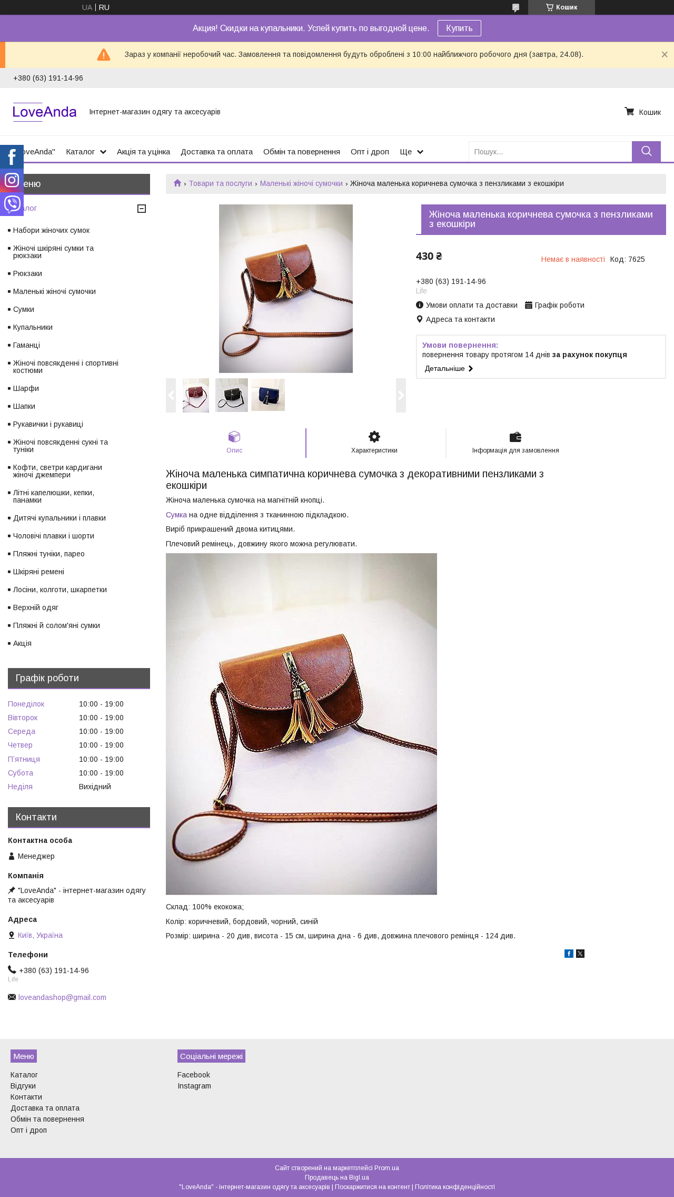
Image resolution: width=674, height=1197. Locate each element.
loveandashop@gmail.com (62, 997)
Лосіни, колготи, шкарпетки (60, 589)
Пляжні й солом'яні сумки (56, 625)
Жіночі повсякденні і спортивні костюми (65, 367)
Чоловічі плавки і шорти (53, 536)
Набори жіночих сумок (51, 230)
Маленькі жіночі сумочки (301, 183)
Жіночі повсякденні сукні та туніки (60, 446)
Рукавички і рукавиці (48, 424)
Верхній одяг (35, 607)
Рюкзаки (27, 273)
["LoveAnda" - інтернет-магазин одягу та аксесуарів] (44, 111)
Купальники (33, 327)
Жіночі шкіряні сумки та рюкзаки (53, 252)
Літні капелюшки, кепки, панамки (53, 496)
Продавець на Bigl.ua (337, 1177)
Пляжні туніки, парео (49, 554)
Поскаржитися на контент (372, 1187)
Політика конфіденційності (455, 1187)
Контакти (26, 1097)
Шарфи (26, 388)
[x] (580, 955)
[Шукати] (646, 151)
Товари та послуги (220, 183)
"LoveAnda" (34, 151)
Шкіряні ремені (38, 571)
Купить (459, 28)
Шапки (24, 406)
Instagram (194, 1086)
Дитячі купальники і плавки (59, 518)
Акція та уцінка (143, 151)
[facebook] (568, 955)
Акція (22, 643)
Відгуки (23, 1086)
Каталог (80, 151)
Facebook (193, 1075)
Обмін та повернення (301, 151)
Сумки (23, 309)
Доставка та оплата (217, 151)
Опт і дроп (370, 151)
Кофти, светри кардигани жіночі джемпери (57, 471)
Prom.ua (386, 1168)
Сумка (176, 515)
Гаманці (26, 345)
